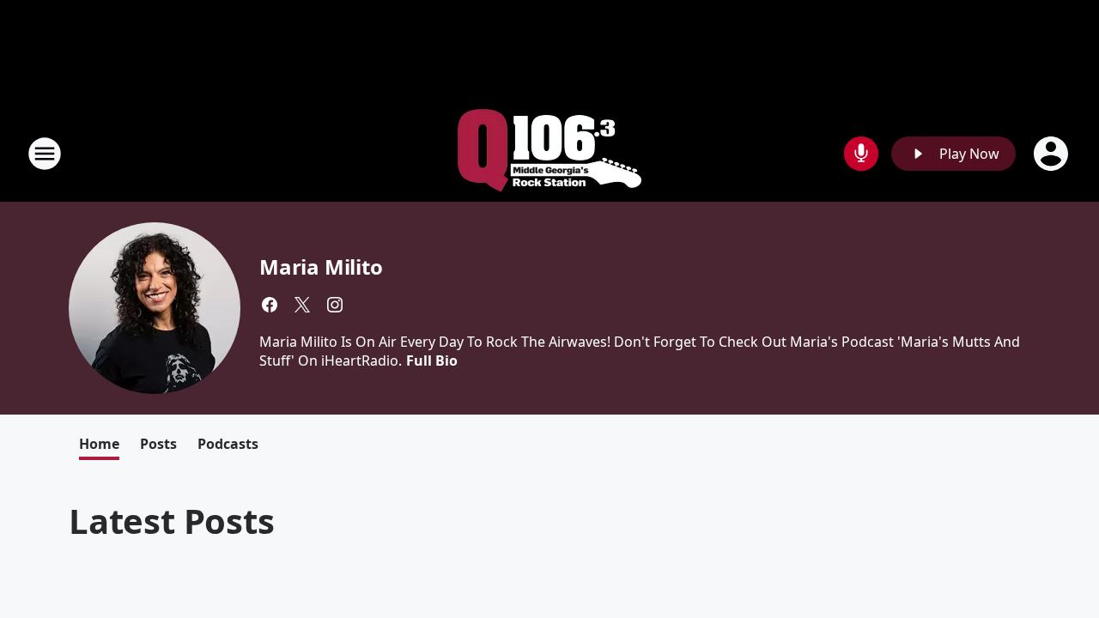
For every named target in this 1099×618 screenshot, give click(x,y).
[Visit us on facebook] (269, 304)
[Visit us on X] (302, 304)
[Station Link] (550, 153)
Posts (158, 443)
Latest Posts (172, 520)
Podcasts (227, 443)
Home (99, 443)
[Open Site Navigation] (44, 153)
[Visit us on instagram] (335, 304)
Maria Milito (321, 266)
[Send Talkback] (861, 153)
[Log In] (1053, 153)
